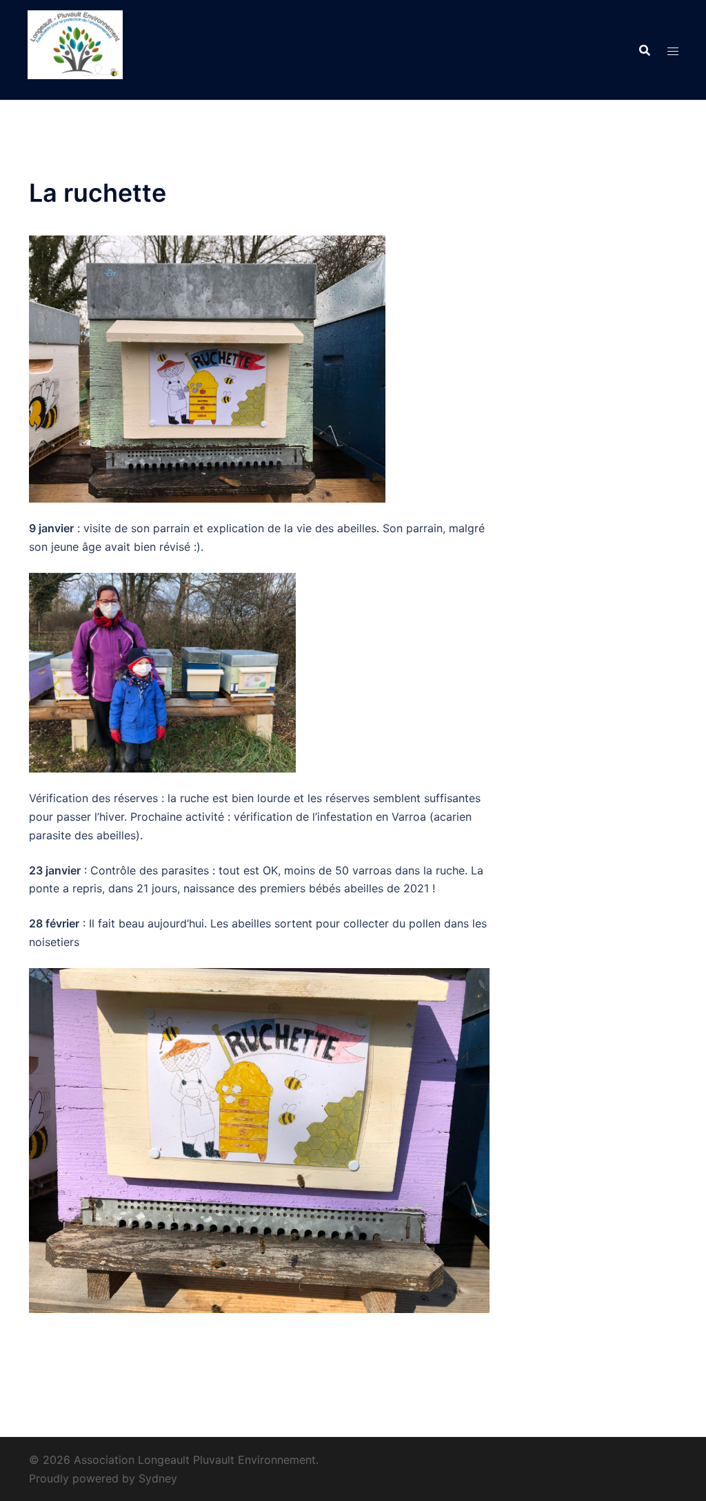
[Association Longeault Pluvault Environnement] (75, 49)
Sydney (158, 1478)
